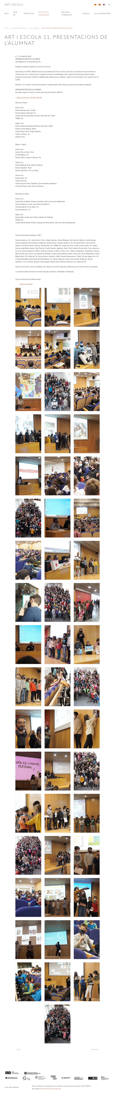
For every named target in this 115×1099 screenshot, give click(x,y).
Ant (19, 1049)
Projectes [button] (29, 13)
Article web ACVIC (26, 284)
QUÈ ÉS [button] (15, 13)
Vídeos (85, 13)
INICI (6, 13)
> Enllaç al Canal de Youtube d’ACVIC (28, 97)
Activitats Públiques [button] (44, 13)
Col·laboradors (102, 13)
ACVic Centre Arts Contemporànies (51, 1089)
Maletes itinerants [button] (66, 13)
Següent (94, 1049)
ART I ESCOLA (13, 4)
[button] (109, 4)
